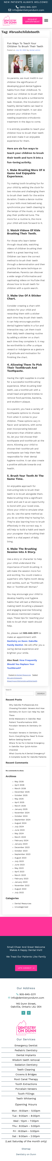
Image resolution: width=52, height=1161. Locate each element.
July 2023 (19, 861)
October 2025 (21, 795)
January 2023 (21, 882)
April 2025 (19, 802)
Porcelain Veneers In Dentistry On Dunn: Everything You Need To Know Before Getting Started (26, 736)
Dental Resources (24, 675)
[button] (46, 20)
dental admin (34, 50)
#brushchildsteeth (14, 678)
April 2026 (19, 785)
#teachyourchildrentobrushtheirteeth (22, 681)
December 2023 (22, 847)
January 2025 (21, 809)
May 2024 (19, 833)
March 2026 (20, 788)
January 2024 (21, 844)
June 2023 (20, 865)
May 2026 (19, 781)
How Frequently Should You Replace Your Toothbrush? (22, 664)
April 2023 (19, 871)
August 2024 (20, 823)
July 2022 (19, 892)
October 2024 (21, 816)
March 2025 (20, 806)
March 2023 (20, 875)
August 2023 (20, 858)
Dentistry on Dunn (26, 1154)
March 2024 (20, 837)
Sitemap (26, 1149)
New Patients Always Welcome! (26, 2)
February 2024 (21, 840)
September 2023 (22, 854)
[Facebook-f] (23, 1013)
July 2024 (19, 826)
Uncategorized (21, 907)
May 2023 (19, 868)
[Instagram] (29, 1013)
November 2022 (22, 885)
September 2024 (23, 820)
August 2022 (20, 889)
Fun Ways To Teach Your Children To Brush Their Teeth (25, 45)
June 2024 (20, 830)
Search (8, 690)
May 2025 (19, 799)
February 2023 (21, 878)
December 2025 (22, 792)
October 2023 (21, 851)
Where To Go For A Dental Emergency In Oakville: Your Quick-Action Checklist (26, 746)
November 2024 (22, 813)
